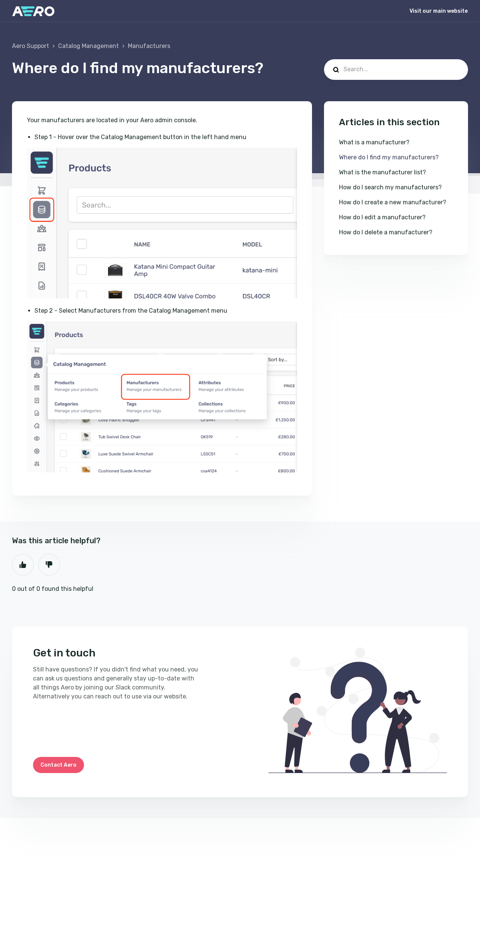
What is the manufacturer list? (382, 172)
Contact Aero (58, 765)
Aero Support (30, 45)
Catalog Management (88, 45)
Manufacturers (149, 45)
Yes (23, 564)
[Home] (33, 11)
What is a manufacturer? (374, 142)
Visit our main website (439, 11)
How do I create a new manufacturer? (392, 202)
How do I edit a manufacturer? (382, 217)
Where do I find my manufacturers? (389, 157)
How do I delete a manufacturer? (385, 232)
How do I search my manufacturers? (390, 187)
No (49, 564)
